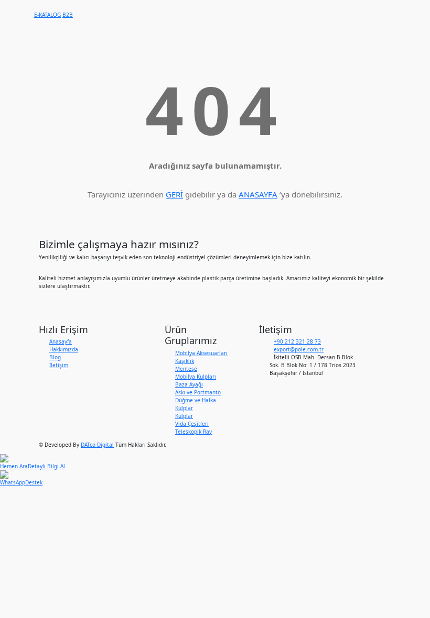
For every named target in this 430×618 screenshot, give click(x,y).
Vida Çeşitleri (192, 423)
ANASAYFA (258, 194)
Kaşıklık (184, 361)
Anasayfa (60, 341)
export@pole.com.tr (299, 349)
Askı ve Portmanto (198, 392)
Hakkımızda (63, 349)
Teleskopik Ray (193, 431)
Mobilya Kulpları (195, 376)
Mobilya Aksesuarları (201, 353)
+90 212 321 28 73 (297, 341)
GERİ (174, 194)
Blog (55, 357)
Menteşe (186, 368)
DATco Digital (97, 444)
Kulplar (184, 416)
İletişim (58, 365)
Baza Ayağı (189, 384)
